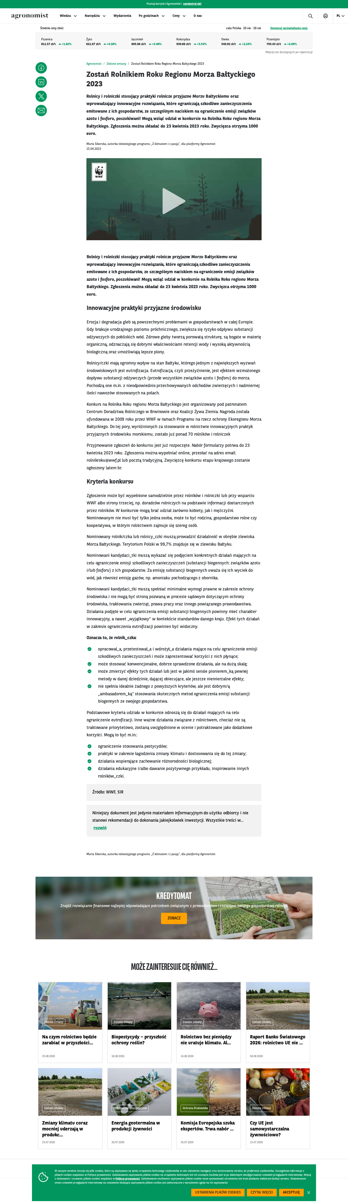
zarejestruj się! (192, 4)
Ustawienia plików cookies (218, 1192)
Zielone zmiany (116, 63)
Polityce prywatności (128, 1179)
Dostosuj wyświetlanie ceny (289, 28)
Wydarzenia (122, 16)
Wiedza (65, 16)
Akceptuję (291, 1192)
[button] (41, 68)
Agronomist (94, 63)
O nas (198, 16)
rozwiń (100, 828)
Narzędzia (92, 16)
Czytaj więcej (262, 1192)
